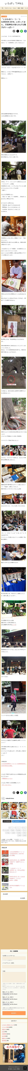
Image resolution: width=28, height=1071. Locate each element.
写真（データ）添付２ (8, 997)
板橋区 (19, 832)
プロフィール (8, 8)
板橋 (14, 832)
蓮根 (20, 835)
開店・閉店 (20, 8)
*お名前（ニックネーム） (8, 955)
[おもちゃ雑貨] (13, 450)
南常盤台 (19, 830)
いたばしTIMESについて (8, 1025)
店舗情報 (4, 1034)
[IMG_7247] (13, 728)
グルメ (14, 8)
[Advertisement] (14, 926)
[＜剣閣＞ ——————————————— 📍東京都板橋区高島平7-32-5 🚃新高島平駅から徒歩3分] (5, 806)
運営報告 (4, 1040)
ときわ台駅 (6, 830)
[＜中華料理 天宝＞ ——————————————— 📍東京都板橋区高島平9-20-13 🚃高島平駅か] (5, 815)
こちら (14, 624)
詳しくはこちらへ (6, 785)
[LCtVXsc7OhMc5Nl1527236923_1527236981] (13, 56)
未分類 (3, 1036)
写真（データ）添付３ (8, 1002)
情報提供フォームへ (7, 778)
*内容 (3, 971)
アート (11, 827)
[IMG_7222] (13, 579)
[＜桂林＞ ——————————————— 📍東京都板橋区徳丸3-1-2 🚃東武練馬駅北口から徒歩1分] (23, 815)
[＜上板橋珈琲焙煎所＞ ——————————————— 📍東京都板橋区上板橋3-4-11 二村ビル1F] (14, 806)
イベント (18, 827)
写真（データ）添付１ (8, 992)
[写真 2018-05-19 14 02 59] (13, 473)
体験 (13, 830)
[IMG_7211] (13, 638)
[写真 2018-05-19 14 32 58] (13, 665)
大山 (25, 830)
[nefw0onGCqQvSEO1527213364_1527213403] (13, 225)
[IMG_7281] (13, 520)
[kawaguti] (13, 609)
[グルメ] (13, 498)
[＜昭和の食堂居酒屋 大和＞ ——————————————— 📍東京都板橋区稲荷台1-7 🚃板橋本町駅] (23, 806)
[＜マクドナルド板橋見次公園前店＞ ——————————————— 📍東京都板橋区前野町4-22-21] (14, 815)
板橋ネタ (4, 1038)
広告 (3, 1031)
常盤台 (8, 832)
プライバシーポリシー (14, 1066)
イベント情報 (4, 16)
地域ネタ (4, 1029)
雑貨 (25, 835)
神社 (25, 832)
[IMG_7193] (13, 170)
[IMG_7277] (13, 552)
